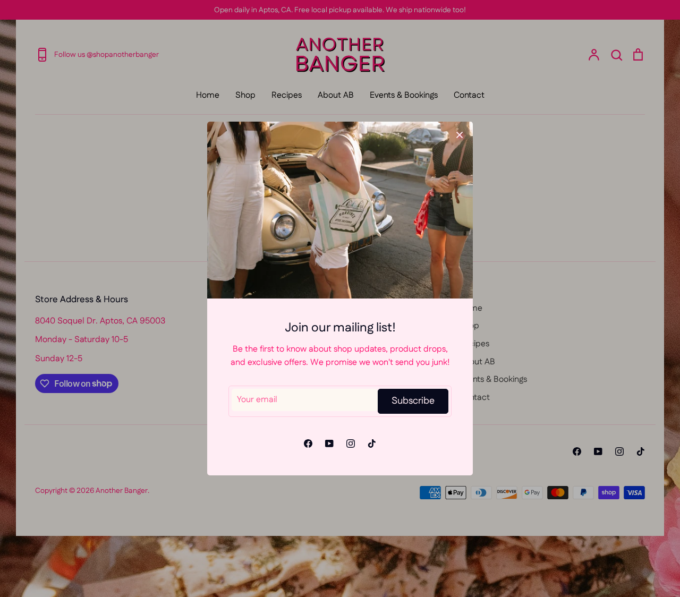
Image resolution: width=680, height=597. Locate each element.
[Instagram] (350, 443)
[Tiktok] (371, 443)
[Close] (459, 135)
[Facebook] (308, 443)
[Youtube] (329, 443)
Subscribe (413, 401)
